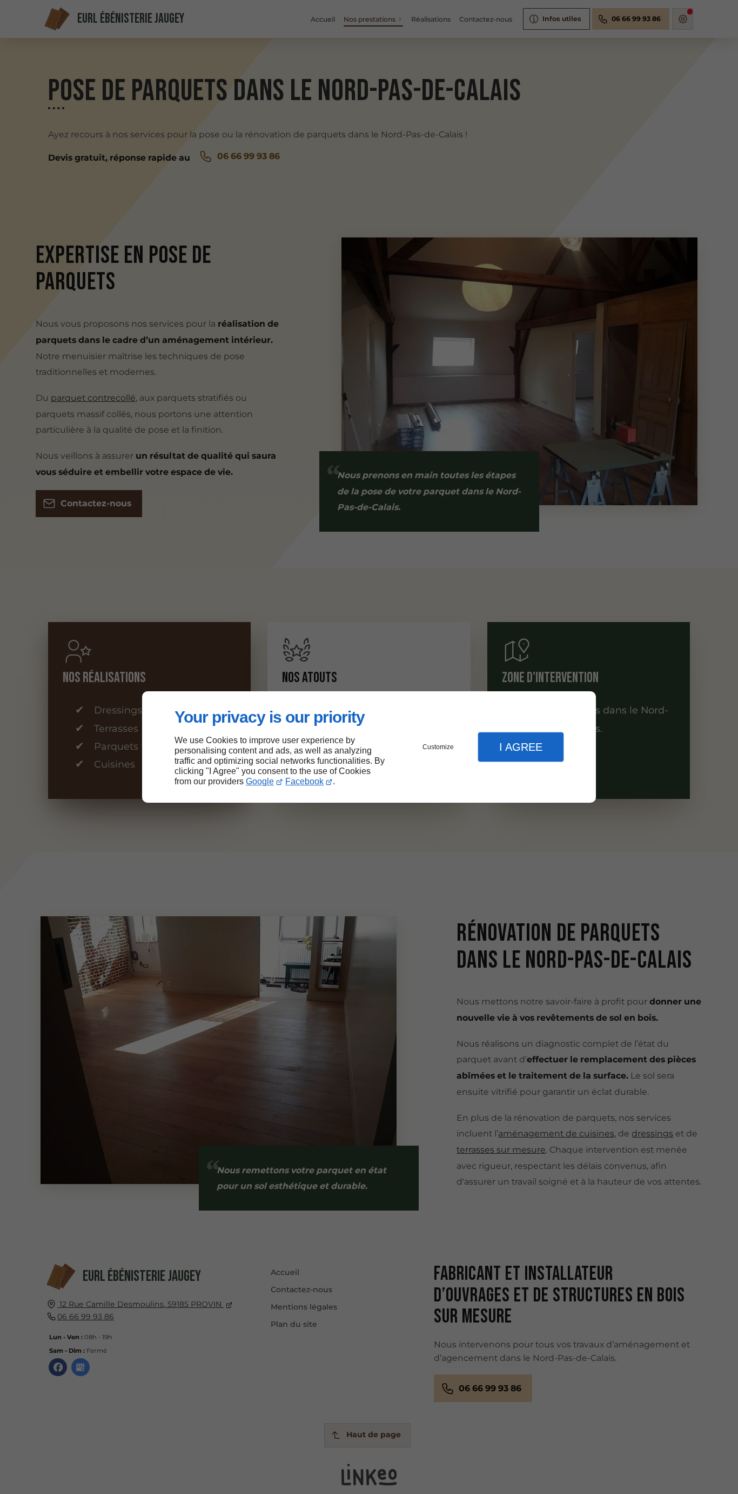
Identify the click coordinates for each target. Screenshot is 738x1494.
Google (260, 781)
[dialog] (369, 747)
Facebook (304, 781)
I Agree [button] (520, 747)
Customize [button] (438, 747)
